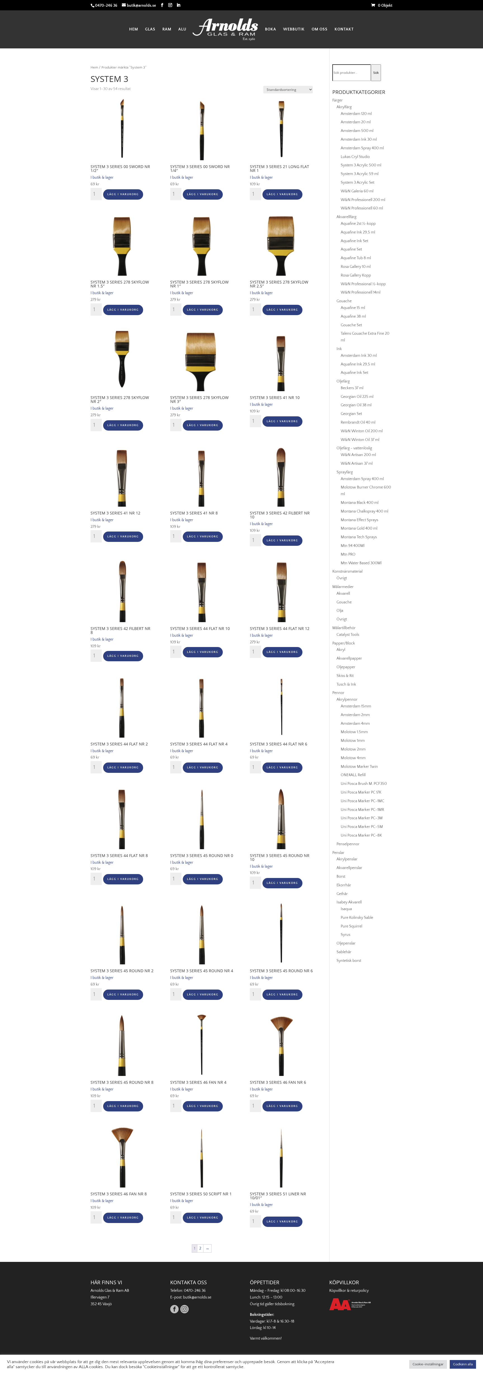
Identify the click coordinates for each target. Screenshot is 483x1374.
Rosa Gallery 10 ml (356, 267)
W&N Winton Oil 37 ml (360, 440)
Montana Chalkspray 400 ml (364, 511)
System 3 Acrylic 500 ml (361, 165)
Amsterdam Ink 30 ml (359, 139)
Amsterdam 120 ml (356, 114)
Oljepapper (346, 667)
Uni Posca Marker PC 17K (361, 792)
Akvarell (343, 593)
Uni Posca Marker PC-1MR (362, 810)
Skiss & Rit (345, 676)
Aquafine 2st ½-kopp (358, 223)
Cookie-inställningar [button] (428, 1364)
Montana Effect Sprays (359, 520)
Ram (166, 29)
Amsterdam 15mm (356, 706)
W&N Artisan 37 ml (357, 463)
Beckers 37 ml (352, 388)
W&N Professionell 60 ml (362, 208)
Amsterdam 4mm (355, 723)
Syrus (345, 934)
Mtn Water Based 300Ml (361, 563)
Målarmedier (343, 587)
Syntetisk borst (349, 961)
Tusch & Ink (346, 684)
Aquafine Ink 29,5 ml (358, 232)
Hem (133, 29)
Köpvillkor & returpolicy (349, 1290)
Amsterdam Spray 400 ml (362, 148)
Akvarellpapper (349, 658)
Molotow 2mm (353, 749)
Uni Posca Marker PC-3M (362, 818)
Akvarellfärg (346, 217)
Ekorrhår (344, 885)
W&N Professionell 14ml (360, 292)
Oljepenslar (346, 943)
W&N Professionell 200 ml (363, 200)
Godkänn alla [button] (463, 1364)
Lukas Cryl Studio (355, 157)
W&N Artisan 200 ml (358, 455)
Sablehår (344, 952)
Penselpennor (348, 844)
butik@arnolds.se (197, 1297)
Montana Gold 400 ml (359, 528)
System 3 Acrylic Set (357, 182)
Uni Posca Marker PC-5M (362, 827)
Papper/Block (343, 643)
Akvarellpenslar (349, 868)
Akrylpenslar (347, 859)
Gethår (342, 894)
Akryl (341, 650)
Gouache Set (351, 325)
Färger (337, 100)
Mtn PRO (348, 554)
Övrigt (342, 578)
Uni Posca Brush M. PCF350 (364, 784)
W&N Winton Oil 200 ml (362, 431)
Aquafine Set (351, 249)
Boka (270, 29)
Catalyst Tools (348, 634)
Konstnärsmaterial (347, 571)
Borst (341, 876)
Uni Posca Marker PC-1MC (362, 801)
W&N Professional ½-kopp (363, 284)
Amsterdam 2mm (355, 715)
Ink (339, 349)
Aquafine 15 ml (353, 308)
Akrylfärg (344, 107)
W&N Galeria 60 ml (357, 191)
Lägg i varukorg (123, 194)
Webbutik (294, 29)
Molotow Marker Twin (359, 766)
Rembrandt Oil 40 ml (358, 422)
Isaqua (346, 909)
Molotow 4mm (353, 758)
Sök (376, 73)
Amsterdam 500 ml (357, 131)
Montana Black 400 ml (359, 503)
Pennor (338, 693)
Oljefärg (343, 381)
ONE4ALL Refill (353, 775)
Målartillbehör (344, 628)
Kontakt (344, 29)
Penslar (338, 853)
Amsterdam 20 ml (356, 122)
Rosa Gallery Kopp (356, 275)
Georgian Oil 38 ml (356, 405)
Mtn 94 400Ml (352, 546)
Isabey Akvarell (349, 902)
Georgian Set (351, 414)
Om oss (320, 29)
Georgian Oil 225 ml (357, 397)
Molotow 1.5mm (354, 732)
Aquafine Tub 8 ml (356, 258)
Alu (182, 29)
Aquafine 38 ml (353, 316)
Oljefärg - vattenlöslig (354, 448)
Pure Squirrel (351, 926)
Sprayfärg (345, 472)
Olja (340, 610)
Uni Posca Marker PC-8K (361, 835)
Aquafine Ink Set (354, 241)
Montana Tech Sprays (359, 537)
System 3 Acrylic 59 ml (359, 174)
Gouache (344, 301)
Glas (150, 29)
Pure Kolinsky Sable (357, 917)
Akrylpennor (347, 699)
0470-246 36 (195, 1290)
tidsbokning (284, 1304)
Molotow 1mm (353, 740)
